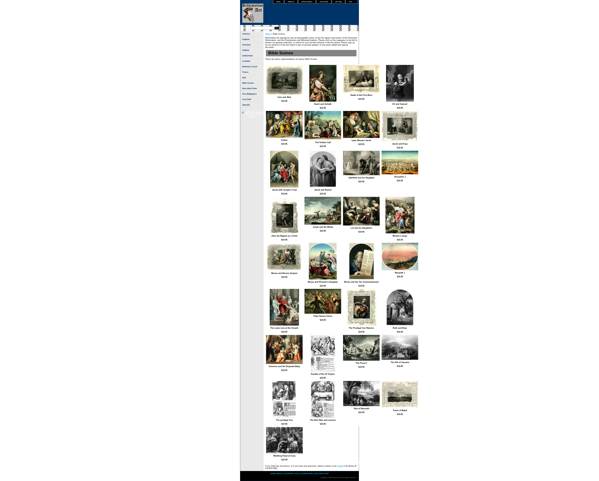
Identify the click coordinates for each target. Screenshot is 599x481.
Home (267, 34)
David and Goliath (322, 104)
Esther (284, 140)
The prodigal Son (284, 420)
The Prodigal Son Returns (361, 328)
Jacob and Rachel (322, 190)
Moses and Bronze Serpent (284, 273)
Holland (245, 50)
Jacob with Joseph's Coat (284, 190)
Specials (246, 105)
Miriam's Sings (400, 236)
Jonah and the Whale (323, 227)
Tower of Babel (400, 410)
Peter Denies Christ (323, 316)
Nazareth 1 (400, 273)
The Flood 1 (361, 363)
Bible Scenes (248, 83)
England (245, 39)
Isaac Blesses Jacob (361, 140)
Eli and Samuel (399, 104)
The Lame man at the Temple (284, 328)
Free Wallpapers (249, 94)
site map (338, 1)
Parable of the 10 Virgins (323, 374)
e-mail (340, 466)
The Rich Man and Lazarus (323, 420)
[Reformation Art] (279, 14)
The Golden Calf (323, 142)
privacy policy (307, 1)
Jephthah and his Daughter (361, 178)
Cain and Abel (284, 97)
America (246, 34)
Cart (350, 1)
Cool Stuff (246, 99)
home (278, 1)
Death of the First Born (361, 95)
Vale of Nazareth (361, 408)
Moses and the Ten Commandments (361, 282)
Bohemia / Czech (249, 67)
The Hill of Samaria (400, 362)
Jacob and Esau (400, 144)
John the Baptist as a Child (284, 236)
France (245, 72)
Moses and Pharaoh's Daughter (323, 282)
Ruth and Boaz (400, 328)
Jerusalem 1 (400, 177)
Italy (244, 77)
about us (291, 1)
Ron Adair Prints (249, 88)
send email (324, 1)
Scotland (246, 61)
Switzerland (247, 56)
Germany (246, 45)
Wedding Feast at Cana (284, 456)
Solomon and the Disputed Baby (284, 366)
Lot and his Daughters (361, 228)
